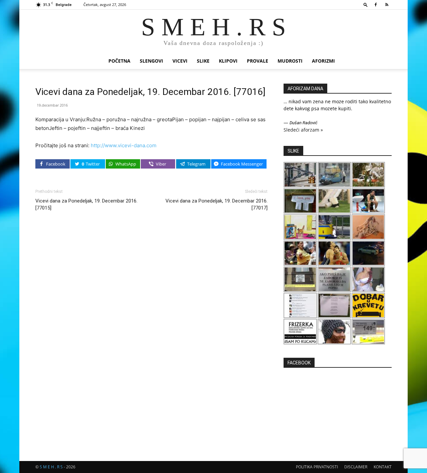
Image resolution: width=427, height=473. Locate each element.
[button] (366, 4)
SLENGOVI (151, 61)
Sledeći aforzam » (303, 130)
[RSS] (387, 4)
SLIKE (203, 61)
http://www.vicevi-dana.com (123, 145)
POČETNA (119, 61)
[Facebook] (376, 4)
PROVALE (257, 61)
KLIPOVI (228, 61)
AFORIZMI (323, 61)
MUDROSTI (290, 61)
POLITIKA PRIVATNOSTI (317, 467)
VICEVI (179, 61)
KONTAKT (383, 467)
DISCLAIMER (355, 467)
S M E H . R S (51, 467)
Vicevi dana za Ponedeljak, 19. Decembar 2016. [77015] (86, 204)
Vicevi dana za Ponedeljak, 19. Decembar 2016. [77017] (216, 204)
